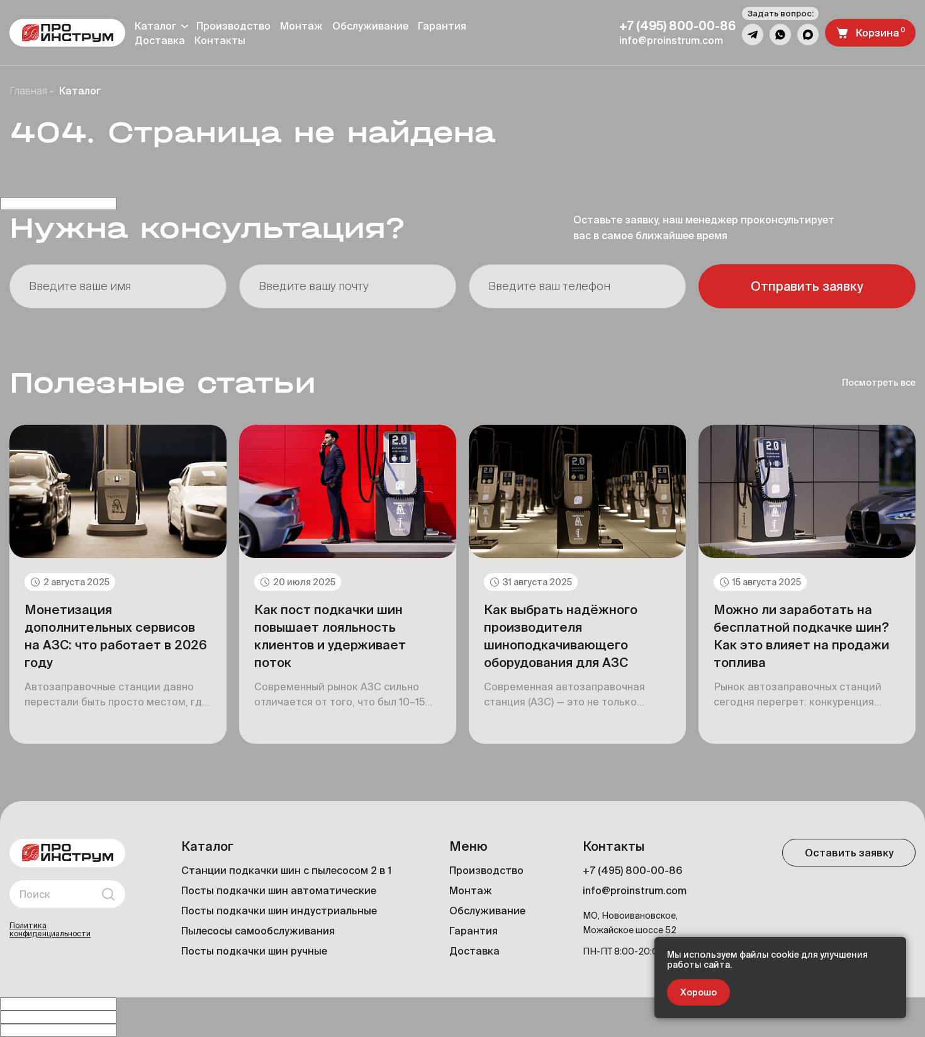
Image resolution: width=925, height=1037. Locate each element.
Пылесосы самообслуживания (258, 930)
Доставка (474, 950)
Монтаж (301, 25)
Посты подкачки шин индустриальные (279, 910)
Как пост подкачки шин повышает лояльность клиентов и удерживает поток (330, 636)
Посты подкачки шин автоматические (278, 890)
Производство (233, 25)
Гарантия (442, 25)
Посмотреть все (879, 383)
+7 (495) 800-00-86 (632, 870)
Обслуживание (370, 25)
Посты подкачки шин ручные (254, 950)
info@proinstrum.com (635, 890)
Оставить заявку (849, 852)
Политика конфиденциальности (50, 929)
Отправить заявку (807, 286)
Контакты (219, 40)
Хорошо (698, 992)
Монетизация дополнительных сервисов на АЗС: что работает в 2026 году (116, 636)
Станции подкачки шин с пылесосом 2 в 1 (286, 870)
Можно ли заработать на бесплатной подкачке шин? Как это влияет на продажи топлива (801, 636)
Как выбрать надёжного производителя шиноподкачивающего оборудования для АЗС (560, 636)
